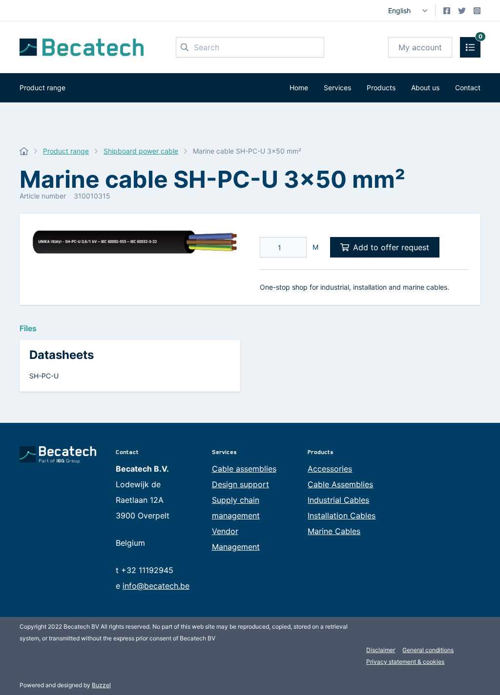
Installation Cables (341, 515)
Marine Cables (334, 531)
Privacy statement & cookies (405, 661)
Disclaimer (380, 650)
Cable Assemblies (340, 484)
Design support (240, 484)
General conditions (428, 650)
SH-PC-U (44, 376)
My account (420, 47)
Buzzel (101, 685)
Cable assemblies (244, 469)
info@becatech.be (156, 586)
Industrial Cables (338, 500)
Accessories (330, 469)
